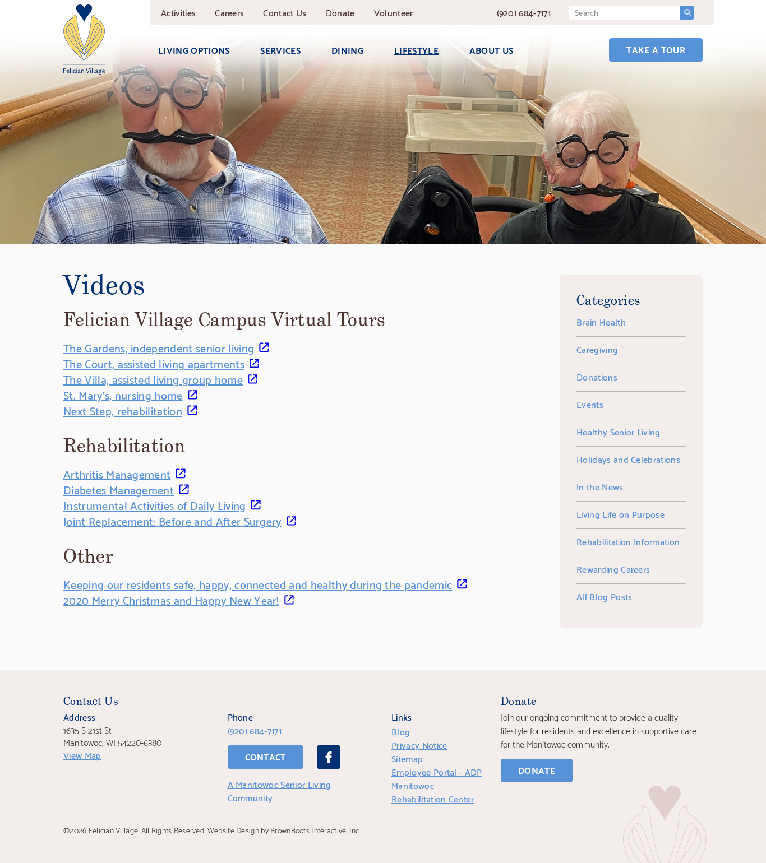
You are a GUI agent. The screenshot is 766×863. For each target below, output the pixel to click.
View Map (82, 754)
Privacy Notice (419, 744)
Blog (400, 731)
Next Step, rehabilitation (122, 410)
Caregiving (597, 348)
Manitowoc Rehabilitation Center (432, 791)
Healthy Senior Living (618, 431)
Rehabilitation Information (628, 541)
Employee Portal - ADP (436, 771)
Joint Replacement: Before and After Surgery (172, 520)
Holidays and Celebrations (628, 458)
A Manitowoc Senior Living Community (279, 790)
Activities (178, 12)
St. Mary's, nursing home (123, 394)
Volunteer (393, 12)
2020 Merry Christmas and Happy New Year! (171, 599)
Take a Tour (655, 49)
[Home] (84, 39)
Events (589, 403)
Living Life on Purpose (620, 513)
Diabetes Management (118, 489)
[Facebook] (328, 757)
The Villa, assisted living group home (153, 378)
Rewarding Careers (613, 568)
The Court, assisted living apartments (153, 363)
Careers (229, 12)
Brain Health (601, 321)
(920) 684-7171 (524, 12)
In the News (600, 486)
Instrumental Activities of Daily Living (154, 504)
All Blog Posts (604, 596)
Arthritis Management (116, 473)
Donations (596, 376)
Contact (284, 12)
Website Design (233, 829)
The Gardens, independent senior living (158, 347)
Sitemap (407, 757)
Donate (340, 12)
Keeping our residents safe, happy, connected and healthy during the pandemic (257, 583)
